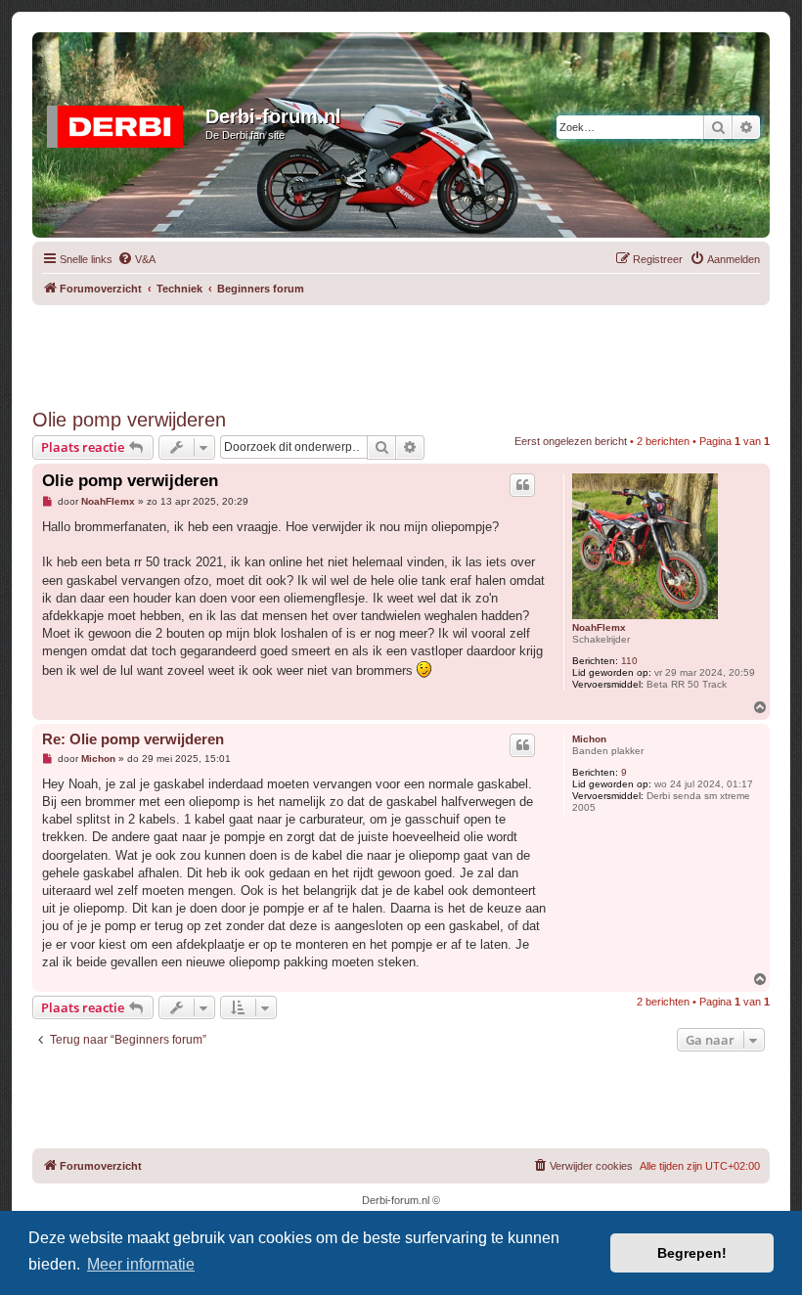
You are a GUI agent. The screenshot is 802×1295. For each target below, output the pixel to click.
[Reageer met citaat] (522, 485)
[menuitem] (136, 259)
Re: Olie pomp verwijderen (133, 739)
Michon (589, 739)
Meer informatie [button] (141, 1264)
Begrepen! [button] (692, 1253)
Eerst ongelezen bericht (570, 441)
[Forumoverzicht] (121, 122)
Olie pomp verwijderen (129, 419)
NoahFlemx (599, 627)
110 (629, 660)
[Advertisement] (401, 349)
